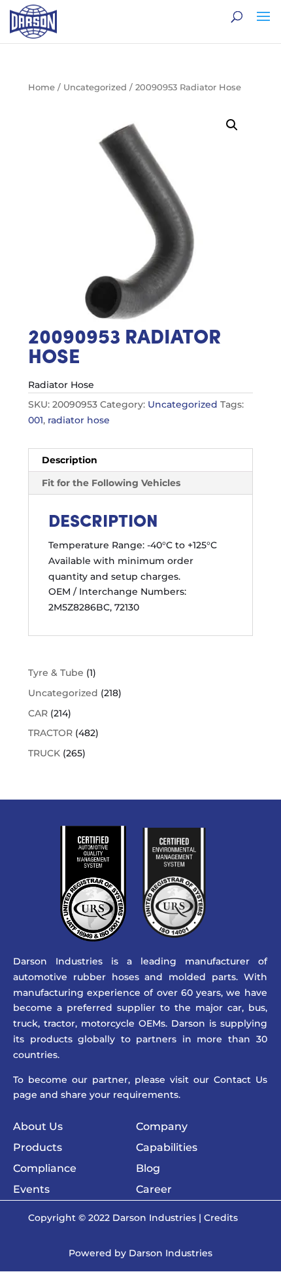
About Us (38, 1126)
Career (154, 1189)
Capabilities (166, 1147)
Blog (148, 1168)
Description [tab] (69, 460)
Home (41, 87)
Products (37, 1147)
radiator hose (79, 420)
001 (35, 420)
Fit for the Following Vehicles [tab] (111, 483)
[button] (232, 125)
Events (31, 1189)
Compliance (44, 1168)
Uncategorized (95, 87)
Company (162, 1126)
